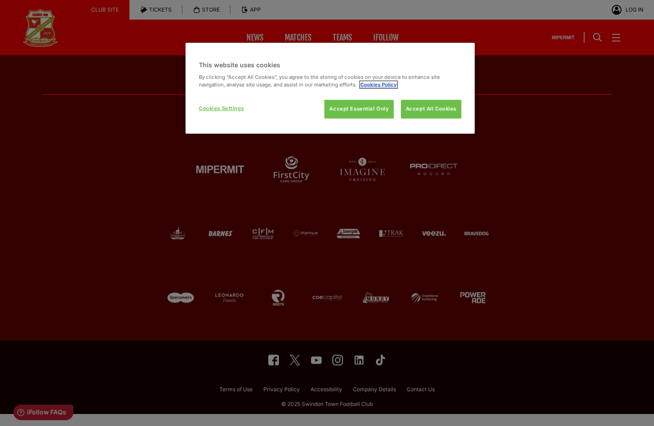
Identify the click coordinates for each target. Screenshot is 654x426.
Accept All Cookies (431, 109)
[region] (330, 88)
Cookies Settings (221, 108)
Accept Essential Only (359, 109)
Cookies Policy (378, 85)
